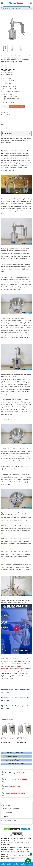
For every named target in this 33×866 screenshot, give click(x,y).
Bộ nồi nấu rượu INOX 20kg (7, 738)
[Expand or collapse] (29, 133)
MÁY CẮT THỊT (17, 860)
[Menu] (31, 3)
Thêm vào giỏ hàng (17, 106)
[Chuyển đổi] (1, 805)
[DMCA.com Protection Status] (11, 829)
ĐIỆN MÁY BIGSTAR (8, 860)
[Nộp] (29, 8)
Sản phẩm (10, 56)
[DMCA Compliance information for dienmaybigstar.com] (16, 834)
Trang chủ (3, 56)
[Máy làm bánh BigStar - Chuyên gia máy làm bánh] (16, 3)
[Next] (28, 29)
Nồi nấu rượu (14, 57)
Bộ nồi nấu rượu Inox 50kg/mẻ (22, 739)
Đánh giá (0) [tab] (4, 128)
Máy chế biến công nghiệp (20, 56)
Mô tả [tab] (2, 124)
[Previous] (4, 29)
